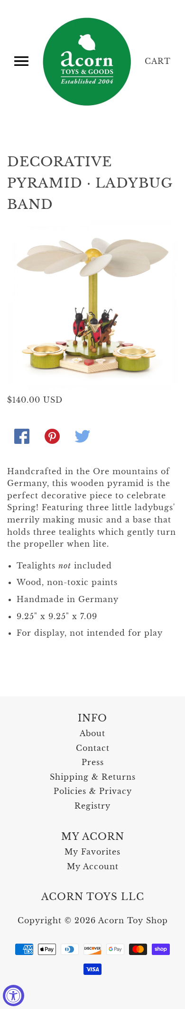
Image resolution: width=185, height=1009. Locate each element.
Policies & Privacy (93, 791)
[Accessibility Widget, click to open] (13, 995)
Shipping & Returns (93, 777)
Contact (93, 748)
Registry (92, 806)
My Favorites (92, 851)
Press (93, 762)
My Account (93, 866)
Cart (158, 61)
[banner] (88, 61)
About (92, 733)
